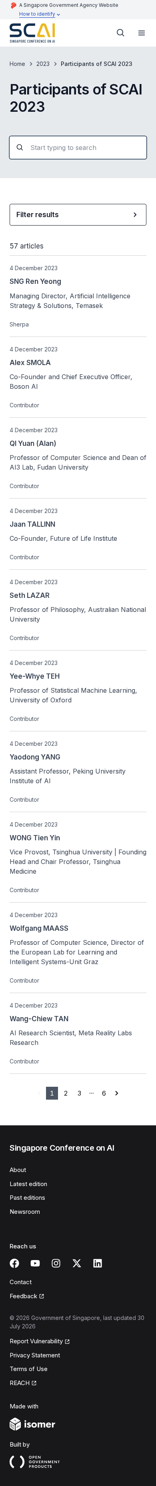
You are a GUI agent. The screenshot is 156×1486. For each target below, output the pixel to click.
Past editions (27, 1197)
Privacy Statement (35, 1355)
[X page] (77, 1263)
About (18, 1170)
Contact (21, 1282)
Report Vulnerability (36, 1341)
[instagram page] (56, 1263)
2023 (43, 63)
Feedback (23, 1296)
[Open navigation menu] (141, 33)
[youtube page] (35, 1263)
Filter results (37, 215)
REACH (20, 1383)
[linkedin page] (97, 1263)
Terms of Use (29, 1369)
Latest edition (28, 1184)
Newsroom (25, 1211)
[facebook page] (14, 1263)
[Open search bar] (120, 33)
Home (17, 63)
